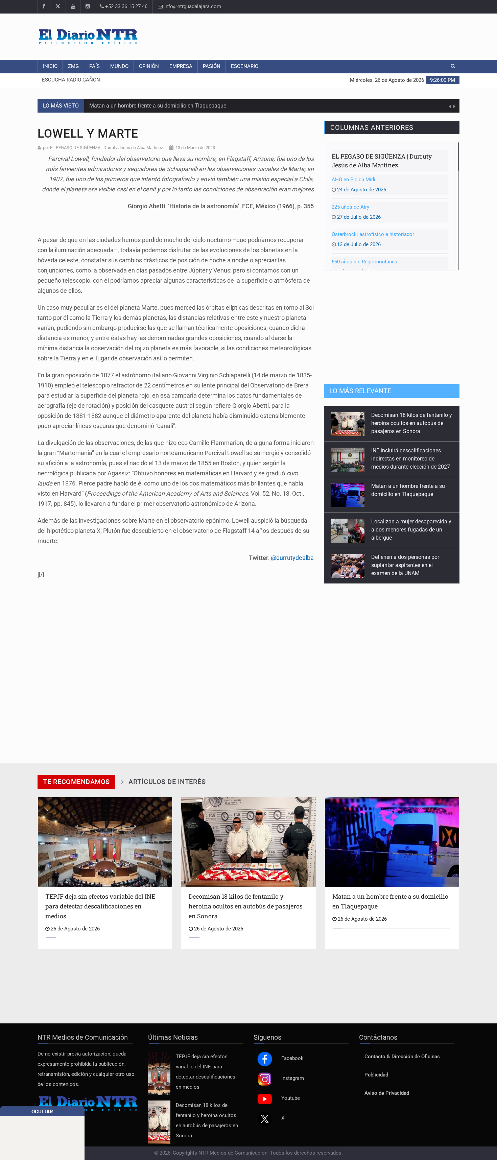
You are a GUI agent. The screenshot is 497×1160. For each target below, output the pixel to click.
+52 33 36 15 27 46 (125, 6)
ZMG (73, 66)
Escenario (244, 66)
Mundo (119, 66)
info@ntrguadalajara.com (192, 6)
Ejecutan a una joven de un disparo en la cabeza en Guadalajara (403, 565)
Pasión (211, 66)
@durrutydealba (292, 557)
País (94, 66)
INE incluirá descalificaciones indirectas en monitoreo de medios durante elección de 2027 (410, 423)
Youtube (290, 1098)
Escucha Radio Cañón (71, 80)
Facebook (292, 1058)
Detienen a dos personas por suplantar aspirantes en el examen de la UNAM (405, 529)
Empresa (180, 66)
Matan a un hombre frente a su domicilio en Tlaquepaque (157, 105)
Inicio (50, 66)
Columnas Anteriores (371, 127)
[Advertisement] (336, 35)
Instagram (292, 1078)
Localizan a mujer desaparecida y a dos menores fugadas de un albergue (411, 494)
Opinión (149, 66)
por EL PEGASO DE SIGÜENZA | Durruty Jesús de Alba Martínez (103, 147)
